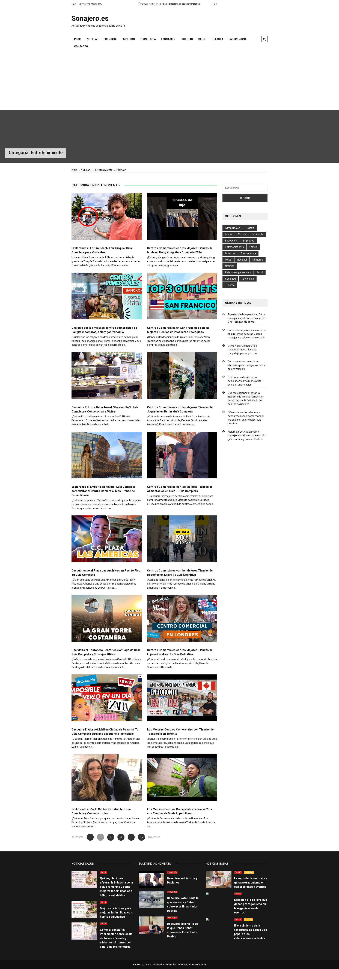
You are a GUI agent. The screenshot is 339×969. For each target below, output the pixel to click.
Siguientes (151, 837)
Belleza (250, 228)
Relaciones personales (238, 272)
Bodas (228, 234)
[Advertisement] (169, 80)
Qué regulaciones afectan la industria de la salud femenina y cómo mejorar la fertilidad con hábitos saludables (246, 398)
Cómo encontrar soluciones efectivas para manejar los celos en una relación (246, 365)
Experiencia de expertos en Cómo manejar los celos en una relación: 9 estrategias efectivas (247, 318)
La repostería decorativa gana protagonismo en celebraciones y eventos (250, 882)
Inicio (78, 39)
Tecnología (148, 39)
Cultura (217, 39)
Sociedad (187, 39)
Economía (110, 39)
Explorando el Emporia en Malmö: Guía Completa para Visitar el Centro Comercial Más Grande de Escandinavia (103, 491)
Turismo (230, 285)
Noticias (92, 39)
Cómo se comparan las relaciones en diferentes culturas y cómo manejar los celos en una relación (247, 334)
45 (141, 837)
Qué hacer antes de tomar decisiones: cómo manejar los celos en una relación (244, 381)
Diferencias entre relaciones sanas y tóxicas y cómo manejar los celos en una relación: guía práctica (246, 418)
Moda (228, 259)
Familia (253, 247)
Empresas (128, 39)
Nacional (242, 259)
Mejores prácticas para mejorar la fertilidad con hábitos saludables (116, 912)
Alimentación (232, 228)
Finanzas (230, 253)
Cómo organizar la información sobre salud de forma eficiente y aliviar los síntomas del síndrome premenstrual (116, 938)
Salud (202, 39)
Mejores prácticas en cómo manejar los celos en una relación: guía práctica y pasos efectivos (247, 435)
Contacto (81, 46)
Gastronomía (237, 39)
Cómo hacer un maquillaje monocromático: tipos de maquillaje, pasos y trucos (242, 349)
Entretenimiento (234, 247)
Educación (168, 39)
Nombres (257, 259)
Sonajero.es (90, 18)
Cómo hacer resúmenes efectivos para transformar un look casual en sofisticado (210, 4)
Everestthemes (199, 964)
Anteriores (78, 837)
